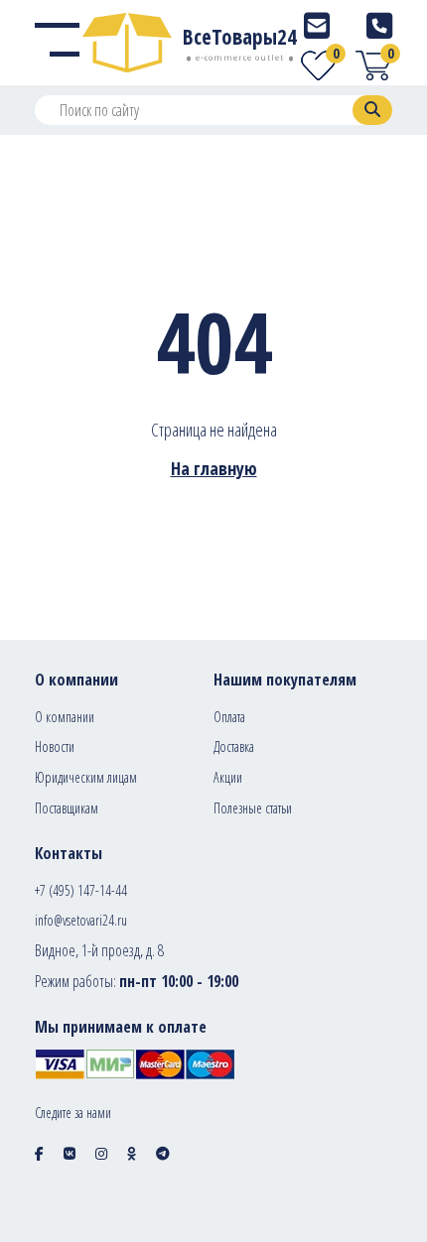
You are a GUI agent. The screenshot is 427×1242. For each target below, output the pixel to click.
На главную (214, 468)
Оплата (229, 716)
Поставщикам (66, 808)
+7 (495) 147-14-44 (81, 890)
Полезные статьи (253, 808)
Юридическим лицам (86, 777)
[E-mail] (317, 25)
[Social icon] (39, 1153)
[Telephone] (379, 25)
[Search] (372, 110)
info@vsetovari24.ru (81, 920)
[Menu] (57, 42)
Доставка (234, 746)
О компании (64, 716)
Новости (54, 746)
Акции (228, 777)
